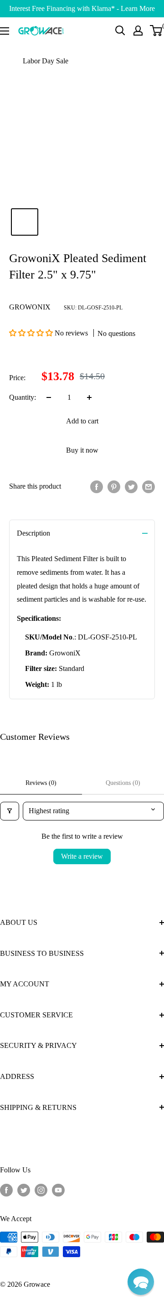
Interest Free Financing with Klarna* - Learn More (82, 8)
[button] (32, 333)
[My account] (138, 31)
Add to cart (82, 421)
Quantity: (22, 397)
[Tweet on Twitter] (131, 486)
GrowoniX (30, 307)
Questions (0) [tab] (123, 782)
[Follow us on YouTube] (58, 1190)
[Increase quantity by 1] (89, 397)
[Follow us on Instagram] (41, 1190)
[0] (156, 30)
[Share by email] (148, 486)
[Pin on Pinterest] (114, 486)
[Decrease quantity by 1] (48, 397)
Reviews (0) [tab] (41, 782)
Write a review (82, 856)
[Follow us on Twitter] (23, 1190)
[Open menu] (4, 31)
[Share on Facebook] (96, 486)
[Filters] (9, 811)
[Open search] (120, 31)
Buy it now (82, 450)
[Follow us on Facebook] (6, 1190)
